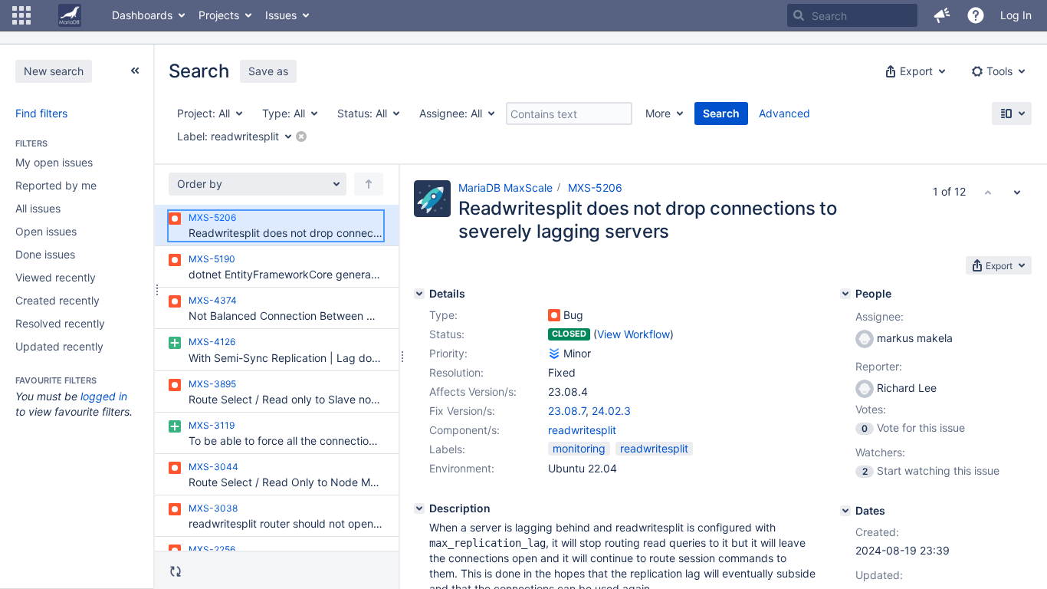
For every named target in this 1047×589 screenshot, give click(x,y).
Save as (268, 70)
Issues (281, 14)
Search (721, 113)
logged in (103, 396)
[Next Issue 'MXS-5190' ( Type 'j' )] (1017, 191)
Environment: (461, 468)
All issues (38, 208)
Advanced (784, 113)
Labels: (447, 449)
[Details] (419, 293)
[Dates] (845, 510)
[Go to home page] (70, 15)
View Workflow (633, 334)
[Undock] (135, 70)
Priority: (448, 353)
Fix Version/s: (462, 410)
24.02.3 (611, 410)
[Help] (976, 15)
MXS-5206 (595, 187)
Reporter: (878, 366)
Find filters (41, 113)
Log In (1016, 14)
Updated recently (59, 346)
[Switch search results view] (1012, 113)
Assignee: (879, 316)
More (658, 113)
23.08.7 (567, 410)
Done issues (45, 254)
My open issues (54, 162)
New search (54, 70)
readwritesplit (582, 429)
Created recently (57, 300)
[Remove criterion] (301, 136)
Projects (219, 14)
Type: (443, 314)
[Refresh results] (175, 571)
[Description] (419, 508)
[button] (21, 15)
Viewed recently (55, 277)
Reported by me (56, 185)
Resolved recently (60, 323)
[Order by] (368, 184)
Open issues (46, 231)
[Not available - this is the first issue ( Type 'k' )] (988, 191)
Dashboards (142, 14)
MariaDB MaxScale (505, 187)
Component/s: (464, 429)
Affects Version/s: (473, 391)
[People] (845, 293)
